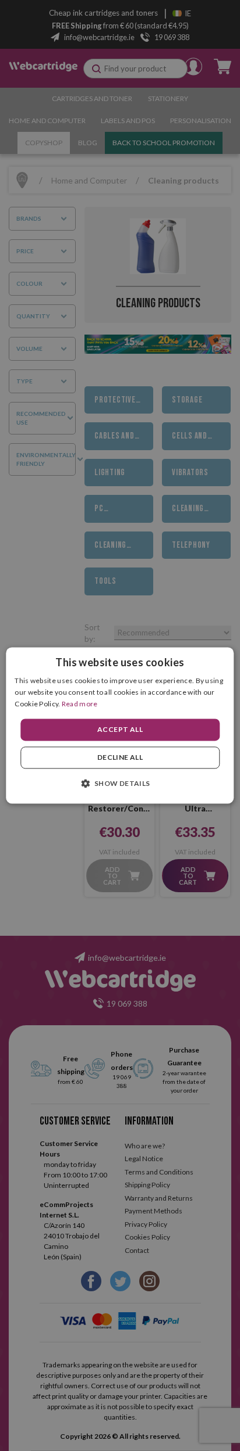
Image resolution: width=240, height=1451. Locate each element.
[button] (120, 783)
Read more (80, 703)
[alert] (120, 725)
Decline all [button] (120, 757)
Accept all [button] (120, 729)
